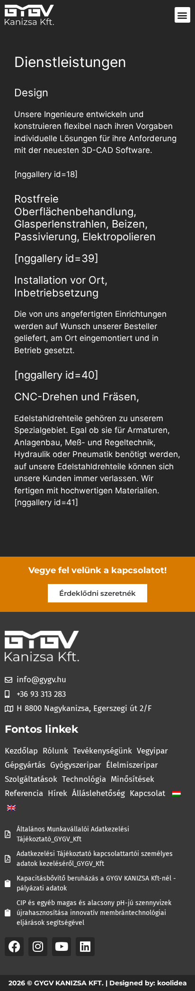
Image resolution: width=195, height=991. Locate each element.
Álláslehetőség (98, 793)
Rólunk (55, 751)
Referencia (24, 793)
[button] (182, 15)
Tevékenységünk (102, 751)
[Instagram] (37, 946)
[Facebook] (14, 946)
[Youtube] (61, 946)
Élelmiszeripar (132, 765)
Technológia (84, 779)
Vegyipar (152, 751)
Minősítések (132, 779)
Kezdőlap (21, 751)
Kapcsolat (147, 793)
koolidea (172, 983)
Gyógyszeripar (75, 765)
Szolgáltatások (31, 779)
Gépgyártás (25, 765)
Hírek (57, 793)
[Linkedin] (85, 946)
